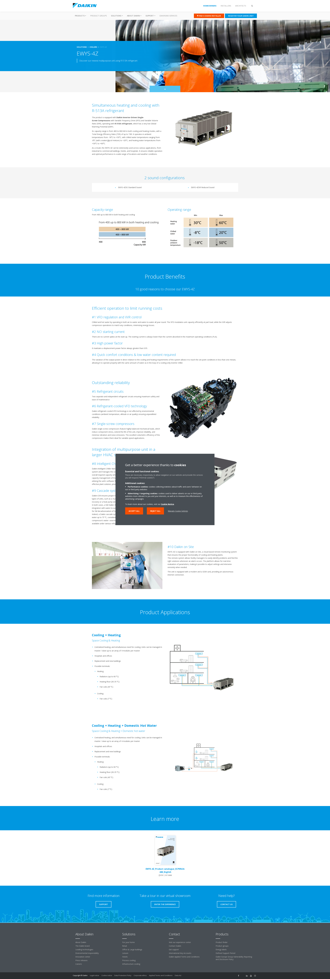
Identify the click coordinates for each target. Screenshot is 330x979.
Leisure (125, 953)
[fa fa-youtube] (251, 976)
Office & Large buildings (132, 949)
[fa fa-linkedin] (247, 976)
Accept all (134, 511)
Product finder (222, 942)
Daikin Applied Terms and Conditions (184, 957)
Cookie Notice (167, 504)
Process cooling (128, 960)
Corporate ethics (140, 975)
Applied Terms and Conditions (160, 975)
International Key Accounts (180, 953)
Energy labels (221, 949)
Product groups (98, 15)
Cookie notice (106, 975)
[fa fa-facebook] (239, 976)
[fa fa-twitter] (243, 976)
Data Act (178, 975)
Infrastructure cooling (131, 964)
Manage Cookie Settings (178, 511)
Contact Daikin (175, 946)
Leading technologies (84, 949)
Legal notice (94, 975)
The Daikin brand (82, 946)
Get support (174, 949)
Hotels (125, 957)
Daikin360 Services (168, 15)
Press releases (81, 960)
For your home (128, 942)
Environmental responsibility (87, 953)
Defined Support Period (225, 953)
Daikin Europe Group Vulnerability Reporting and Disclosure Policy (234, 958)
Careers (78, 964)
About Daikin (80, 942)
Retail (124, 946)
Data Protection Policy (122, 975)
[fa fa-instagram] (255, 976)
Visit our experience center (180, 942)
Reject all (155, 511)
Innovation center (82, 957)
